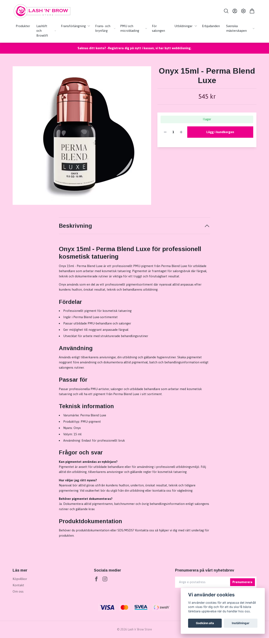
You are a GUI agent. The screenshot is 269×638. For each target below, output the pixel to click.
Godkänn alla (205, 623)
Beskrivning (75, 226)
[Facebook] (96, 579)
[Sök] (226, 11)
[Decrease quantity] (165, 132)
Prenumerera (242, 582)
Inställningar (240, 623)
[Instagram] (105, 579)
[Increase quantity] (181, 132)
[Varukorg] (252, 11)
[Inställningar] (243, 11)
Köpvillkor (20, 579)
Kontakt (18, 585)
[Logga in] (234, 11)
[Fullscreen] (82, 135)
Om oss (18, 591)
